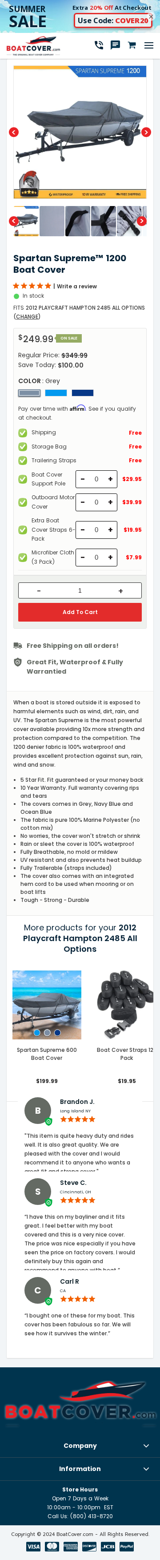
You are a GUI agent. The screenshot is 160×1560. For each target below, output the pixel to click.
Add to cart (80, 612)
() (27, 316)
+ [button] (121, 591)
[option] (80, 132)
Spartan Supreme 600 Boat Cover (47, 1054)
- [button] (38, 591)
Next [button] (146, 132)
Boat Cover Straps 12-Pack (126, 1054)
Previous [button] (14, 132)
